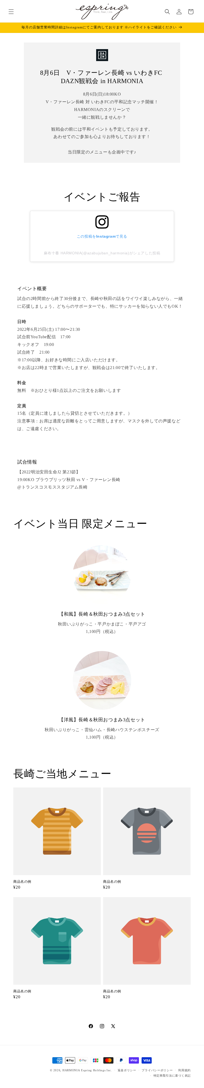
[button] (11, 12)
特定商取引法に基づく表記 (172, 1075)
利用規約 (184, 1070)
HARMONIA (71, 1070)
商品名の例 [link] (22, 882)
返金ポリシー (127, 1070)
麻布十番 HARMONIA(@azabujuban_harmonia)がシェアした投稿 (102, 253)
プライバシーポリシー (157, 1070)
